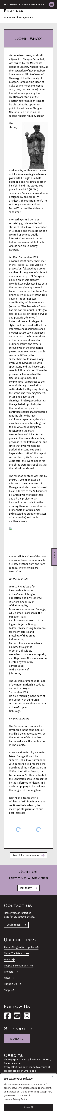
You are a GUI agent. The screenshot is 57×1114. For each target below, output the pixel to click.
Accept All (29, 1107)
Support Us (10, 983)
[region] (28, 1093)
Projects (8, 971)
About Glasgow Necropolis (19, 947)
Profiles (17, 17)
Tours (7, 959)
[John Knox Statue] (18, 830)
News (7, 977)
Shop (7, 990)
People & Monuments (16, 965)
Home (7, 17)
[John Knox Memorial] (38, 830)
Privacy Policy (20, 1099)
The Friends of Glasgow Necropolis (24, 4)
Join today (26, 887)
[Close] (53, 1076)
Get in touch (14, 924)
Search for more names (26, 855)
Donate (17, 1038)
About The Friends (14, 953)
